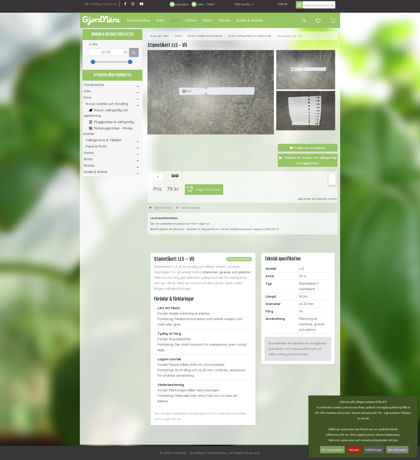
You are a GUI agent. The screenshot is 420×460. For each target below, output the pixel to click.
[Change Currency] (299, 5)
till (108, 52)
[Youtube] (141, 4)
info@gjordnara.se (103, 4)
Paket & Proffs (96, 146)
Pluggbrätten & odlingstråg (113, 122)
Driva (174, 20)
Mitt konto (242, 4)
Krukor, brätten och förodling (107, 104)
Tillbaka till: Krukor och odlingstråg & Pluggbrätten (310, 160)
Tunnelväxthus (138, 20)
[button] (131, 86)
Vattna (190, 20)
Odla (160, 20)
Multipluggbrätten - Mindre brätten (108, 131)
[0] (333, 20)
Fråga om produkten (310, 148)
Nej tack (354, 449)
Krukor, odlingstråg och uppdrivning (106, 113)
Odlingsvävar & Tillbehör (104, 140)
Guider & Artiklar (249, 20)
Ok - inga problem (332, 449)
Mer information (397, 449)
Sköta (207, 20)
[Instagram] (132, 4)
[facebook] (125, 4)
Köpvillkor (182, 4)
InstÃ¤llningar (373, 449)
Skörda (224, 20)
